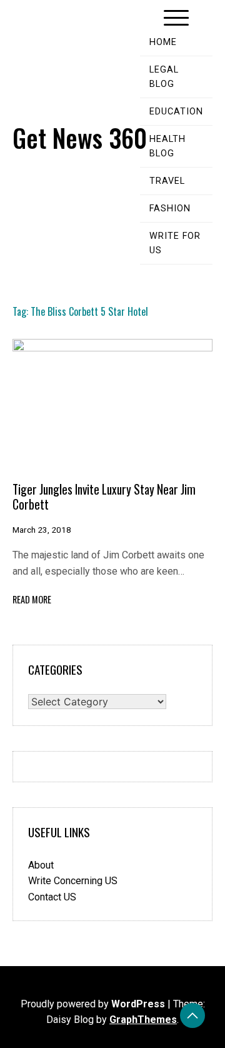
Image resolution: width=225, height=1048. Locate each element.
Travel (167, 181)
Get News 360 (79, 137)
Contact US (52, 897)
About (41, 865)
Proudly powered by (93, 1004)
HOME (163, 42)
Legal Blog (164, 76)
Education (176, 111)
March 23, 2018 (41, 530)
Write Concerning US (73, 881)
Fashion (170, 208)
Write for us (175, 243)
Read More (31, 599)
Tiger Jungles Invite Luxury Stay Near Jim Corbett (104, 496)
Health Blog (167, 146)
